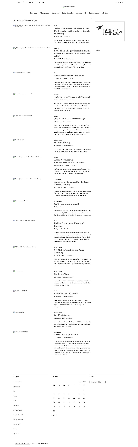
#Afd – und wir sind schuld (66, 203)
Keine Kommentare (67, 59)
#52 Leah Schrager (62, 142)
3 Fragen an (57, 179)
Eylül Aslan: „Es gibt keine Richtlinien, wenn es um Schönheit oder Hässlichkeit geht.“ (72, 53)
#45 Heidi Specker (62, 315)
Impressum (41, 2)
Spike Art (16, 433)
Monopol (16, 405)
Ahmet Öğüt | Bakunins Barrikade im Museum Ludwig (71, 183)
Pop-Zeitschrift (18, 415)
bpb (14, 391)
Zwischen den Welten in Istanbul (69, 75)
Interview (57, 48)
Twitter (97, 50)
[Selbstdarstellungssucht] (69, 6)
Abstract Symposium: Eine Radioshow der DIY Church (69, 161)
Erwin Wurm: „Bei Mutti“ (66, 293)
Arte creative (17, 382)
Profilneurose (58, 201)
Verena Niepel (31, 20)
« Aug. (54, 415)
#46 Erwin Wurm (62, 273)
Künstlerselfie (58, 140)
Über (24, 2)
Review (56, 26)
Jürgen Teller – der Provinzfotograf (70, 118)
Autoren (31, 2)
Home (18, 2)
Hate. (15, 401)
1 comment (66, 207)
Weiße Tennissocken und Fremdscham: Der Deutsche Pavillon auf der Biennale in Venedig (72, 31)
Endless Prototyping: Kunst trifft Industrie (69, 224)
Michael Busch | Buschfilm (66, 334)
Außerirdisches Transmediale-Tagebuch (72, 96)
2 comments (67, 36)
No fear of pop (18, 410)
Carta (15, 396)
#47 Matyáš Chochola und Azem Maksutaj (69, 251)
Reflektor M (17, 424)
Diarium (56, 73)
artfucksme (16, 387)
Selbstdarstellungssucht (22, 443)
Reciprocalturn (18, 419)
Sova (14, 429)
